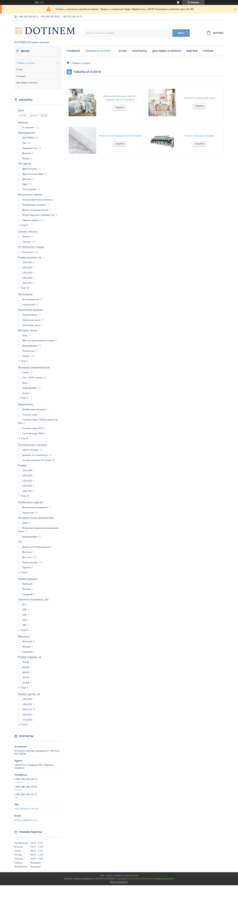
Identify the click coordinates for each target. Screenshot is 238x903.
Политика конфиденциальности (158, 878)
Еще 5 (24, 225)
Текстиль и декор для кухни (199, 97)
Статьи (208, 51)
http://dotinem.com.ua (26, 808)
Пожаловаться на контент (128, 878)
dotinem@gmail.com (25, 820)
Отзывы (20, 76)
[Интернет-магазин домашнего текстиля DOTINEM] (44, 30)
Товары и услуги (25, 62)
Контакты (139, 51)
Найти (181, 33)
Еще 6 (24, 724)
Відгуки (192, 51)
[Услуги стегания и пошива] (162, 140)
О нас (19, 69)
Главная (73, 51)
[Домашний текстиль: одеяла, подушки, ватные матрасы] (82, 102)
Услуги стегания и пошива (199, 135)
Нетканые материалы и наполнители (120, 135)
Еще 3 (24, 687)
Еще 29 (25, 495)
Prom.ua (134, 875)
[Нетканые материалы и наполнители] (82, 140)
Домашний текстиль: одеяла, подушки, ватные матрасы (119, 98)
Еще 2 (24, 361)
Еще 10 (25, 287)
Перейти (120, 107)
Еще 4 (24, 397)
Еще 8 (24, 438)
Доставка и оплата (26, 82)
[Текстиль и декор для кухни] (162, 102)
